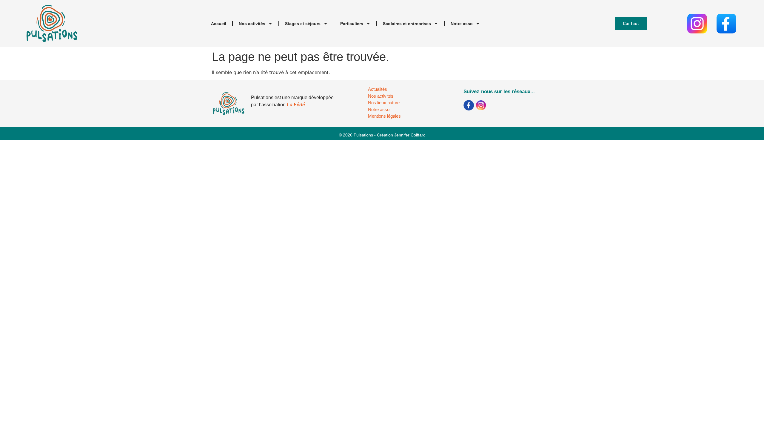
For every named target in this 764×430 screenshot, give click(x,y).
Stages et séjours (303, 23)
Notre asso (462, 23)
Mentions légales (384, 116)
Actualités (377, 89)
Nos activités (252, 23)
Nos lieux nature (384, 102)
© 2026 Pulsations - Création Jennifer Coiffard (382, 135)
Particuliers (351, 23)
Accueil (218, 23)
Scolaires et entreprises (407, 23)
